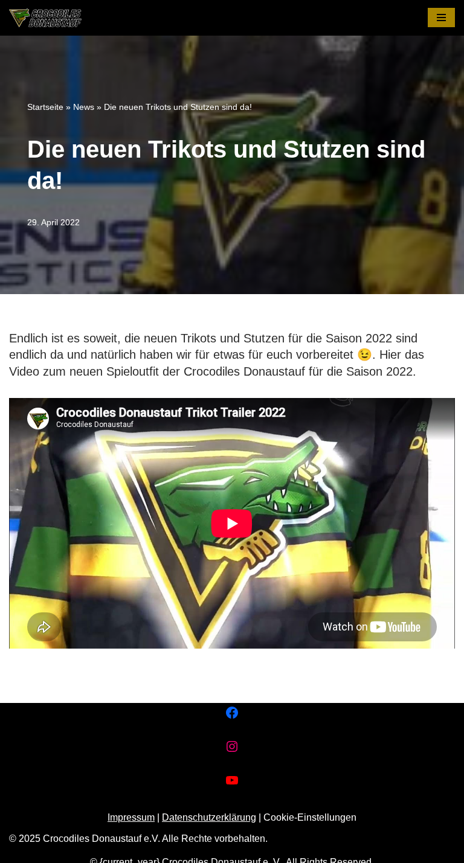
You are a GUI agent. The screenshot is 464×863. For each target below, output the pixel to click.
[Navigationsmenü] (441, 17)
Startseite (45, 107)
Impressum (131, 817)
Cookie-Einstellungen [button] (309, 817)
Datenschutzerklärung (209, 817)
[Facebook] (232, 712)
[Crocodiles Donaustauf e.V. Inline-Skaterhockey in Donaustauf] (45, 17)
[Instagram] (232, 746)
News (83, 107)
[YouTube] (232, 780)
